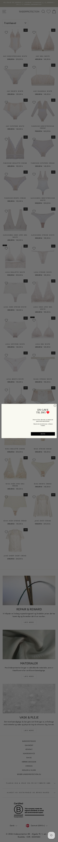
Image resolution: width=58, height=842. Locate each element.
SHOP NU (42, 433)
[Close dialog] (55, 405)
